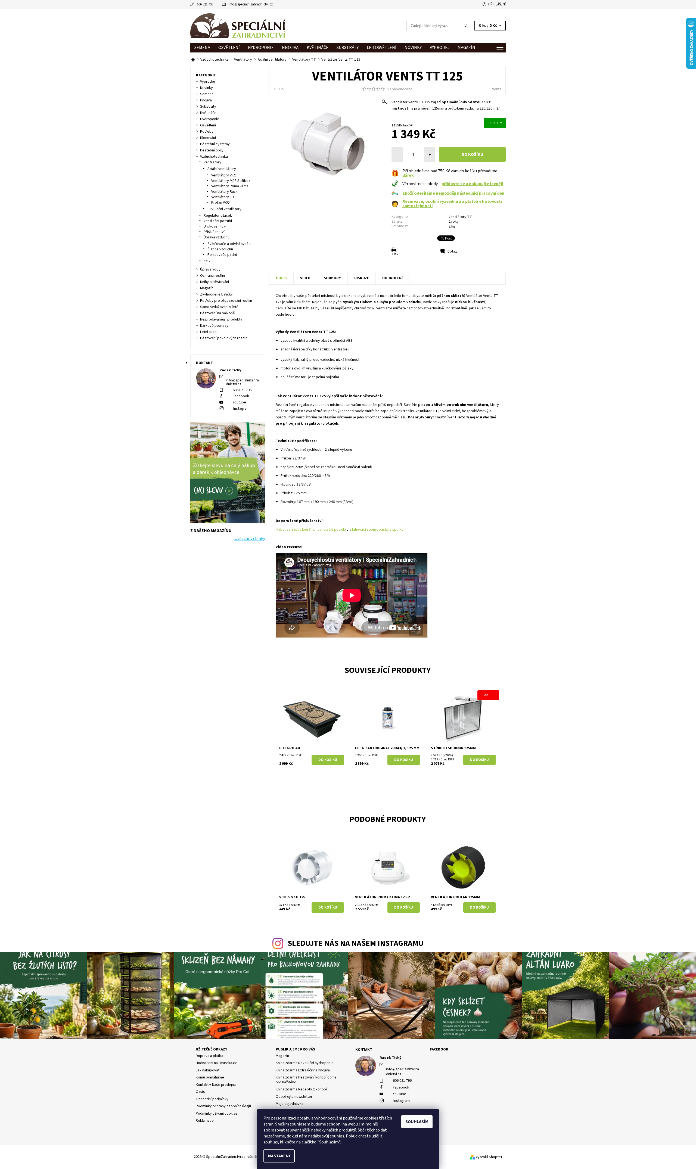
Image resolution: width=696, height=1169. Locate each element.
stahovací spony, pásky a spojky (377, 529)
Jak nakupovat (207, 1070)
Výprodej (439, 48)
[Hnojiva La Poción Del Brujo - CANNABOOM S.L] (193, 59)
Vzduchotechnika (214, 156)
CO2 (207, 261)
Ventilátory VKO (224, 175)
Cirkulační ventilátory (224, 209)
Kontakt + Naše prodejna (216, 1084)
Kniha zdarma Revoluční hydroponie (305, 1063)
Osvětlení (229, 48)
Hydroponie (261, 48)
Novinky (413, 48)
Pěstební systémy (215, 144)
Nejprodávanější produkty (221, 319)
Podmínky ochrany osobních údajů (223, 1106)
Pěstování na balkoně (217, 313)
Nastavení (279, 1156)
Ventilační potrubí (218, 221)
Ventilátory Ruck (224, 191)
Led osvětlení (381, 48)
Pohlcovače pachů (222, 254)
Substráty (348, 48)
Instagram (241, 408)
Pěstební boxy (211, 150)
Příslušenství (214, 232)
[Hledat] (466, 26)
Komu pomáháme (210, 1077)
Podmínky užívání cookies (217, 1113)
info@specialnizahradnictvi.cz (251, 4)
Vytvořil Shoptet (489, 1157)
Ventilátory (212, 162)
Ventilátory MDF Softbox (230, 181)
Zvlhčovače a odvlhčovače (229, 244)
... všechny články (249, 538)
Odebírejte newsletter (294, 1096)
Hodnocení (392, 278)
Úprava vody (210, 269)
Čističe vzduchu (220, 249)
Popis (281, 278)
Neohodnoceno (399, 89)
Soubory (332, 278)
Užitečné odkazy (211, 1049)
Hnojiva (290, 48)
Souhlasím (416, 1122)
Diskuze (361, 278)
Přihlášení (497, 4)
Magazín (466, 48)
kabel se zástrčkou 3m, (296, 529)
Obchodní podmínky (212, 1099)
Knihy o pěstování (214, 282)
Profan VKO (220, 202)
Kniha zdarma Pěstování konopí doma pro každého (306, 1080)
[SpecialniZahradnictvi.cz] (237, 26)
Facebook (241, 396)
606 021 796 (205, 4)
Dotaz (452, 251)
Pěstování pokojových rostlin (223, 338)
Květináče (317, 48)
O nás (200, 1092)
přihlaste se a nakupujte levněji (472, 184)
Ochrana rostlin (212, 275)
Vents (496, 89)
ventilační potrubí (332, 529)
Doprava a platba (209, 1056)
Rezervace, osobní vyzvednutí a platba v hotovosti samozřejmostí (452, 203)
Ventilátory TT (460, 217)
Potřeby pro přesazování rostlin (226, 300)
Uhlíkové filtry (215, 226)
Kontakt (363, 1049)
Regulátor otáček (218, 215)
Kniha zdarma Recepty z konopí (301, 1089)
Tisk (395, 254)
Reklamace (205, 1120)
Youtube (239, 402)
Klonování (208, 138)
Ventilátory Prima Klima (229, 186)
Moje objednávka (289, 1103)
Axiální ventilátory (221, 169)
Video (305, 278)
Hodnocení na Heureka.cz (216, 1063)
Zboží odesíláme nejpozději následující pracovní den (453, 193)
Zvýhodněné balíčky (216, 294)
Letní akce (208, 332)
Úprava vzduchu (216, 237)
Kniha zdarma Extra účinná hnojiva (303, 1070)
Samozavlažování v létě (219, 307)
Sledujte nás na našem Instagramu (356, 943)
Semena (202, 48)
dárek (408, 175)
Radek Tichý (390, 1058)
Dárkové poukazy (214, 325)
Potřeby (206, 131)
